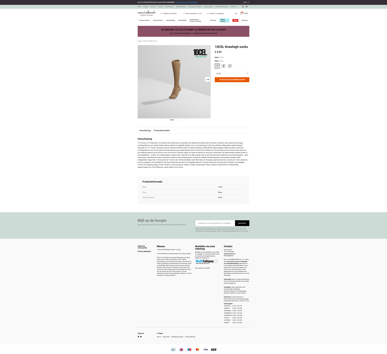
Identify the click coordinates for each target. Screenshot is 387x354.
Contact (160, 6)
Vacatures (234, 6)
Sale (235, 20)
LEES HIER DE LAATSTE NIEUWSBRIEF (186, 2)
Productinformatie (162, 130)
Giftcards (213, 20)
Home (139, 6)
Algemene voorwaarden (142, 247)
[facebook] (243, 7)
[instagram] (247, 7)
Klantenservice (169, 6)
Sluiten (245, 2)
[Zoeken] (236, 13)
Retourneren (166, 337)
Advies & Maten (208, 6)
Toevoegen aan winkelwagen (232, 80)
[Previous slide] (140, 79)
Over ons (153, 6)
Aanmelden (242, 223)
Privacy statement (144, 251)
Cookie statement (190, 337)
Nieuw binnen (223, 20)
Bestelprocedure (181, 6)
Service (159, 337)
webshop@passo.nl (229, 253)
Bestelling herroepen (177, 337)
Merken (146, 6)
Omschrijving (145, 130)
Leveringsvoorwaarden (194, 6)
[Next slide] (207, 79)
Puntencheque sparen (221, 6)
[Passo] (146, 13)
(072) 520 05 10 (228, 255)
